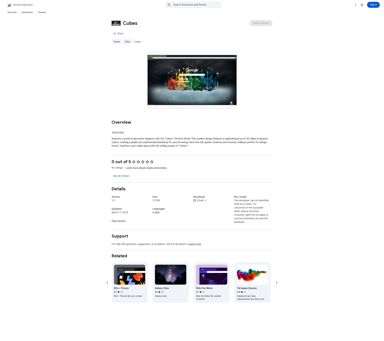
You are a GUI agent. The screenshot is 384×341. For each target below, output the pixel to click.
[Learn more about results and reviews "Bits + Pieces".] (121, 292)
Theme (116, 41)
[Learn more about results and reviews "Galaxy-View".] (162, 292)
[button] (362, 5)
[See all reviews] (121, 175)
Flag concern (119, 220)
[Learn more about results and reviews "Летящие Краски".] (244, 292)
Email (200, 200)
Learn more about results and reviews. (146, 167)
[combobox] (197, 5)
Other (127, 41)
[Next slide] (277, 283)
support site (194, 244)
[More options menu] (356, 5)
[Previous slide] (107, 283)
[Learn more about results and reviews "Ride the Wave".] (203, 292)
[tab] (12, 12)
